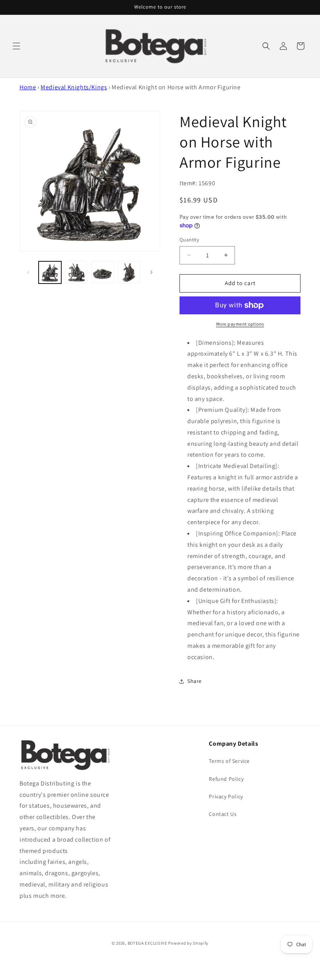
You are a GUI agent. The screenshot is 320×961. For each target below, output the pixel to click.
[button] (16, 46)
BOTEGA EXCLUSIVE (147, 943)
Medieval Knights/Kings (74, 87)
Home (28, 87)
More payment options (240, 324)
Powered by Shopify (188, 943)
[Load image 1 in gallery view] (50, 272)
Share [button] (194, 680)
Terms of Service (229, 760)
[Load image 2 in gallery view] (76, 272)
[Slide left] (28, 272)
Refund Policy (226, 778)
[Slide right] (151, 272)
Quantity (189, 239)
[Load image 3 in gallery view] (102, 272)
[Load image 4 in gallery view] (129, 272)
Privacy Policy (226, 796)
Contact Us (222, 813)
